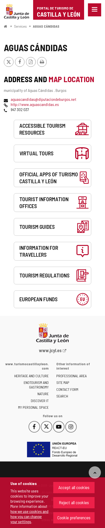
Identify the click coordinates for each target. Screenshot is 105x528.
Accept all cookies (73, 487)
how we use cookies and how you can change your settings (29, 516)
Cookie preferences (73, 517)
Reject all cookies (74, 502)
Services (20, 26)
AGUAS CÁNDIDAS (46, 26)
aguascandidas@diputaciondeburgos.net (43, 99)
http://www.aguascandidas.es (35, 104)
